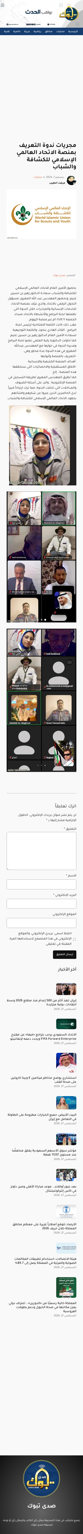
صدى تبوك (59, 275)
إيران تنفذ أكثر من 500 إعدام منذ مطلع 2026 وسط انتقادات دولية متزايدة (41, 1003)
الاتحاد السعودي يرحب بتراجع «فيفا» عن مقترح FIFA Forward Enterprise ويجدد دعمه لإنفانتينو (43, 1037)
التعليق (70, 829)
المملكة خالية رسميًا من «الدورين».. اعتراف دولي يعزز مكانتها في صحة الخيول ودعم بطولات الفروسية (42, 1307)
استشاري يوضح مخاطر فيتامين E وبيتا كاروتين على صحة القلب (43, 1080)
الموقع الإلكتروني (64, 914)
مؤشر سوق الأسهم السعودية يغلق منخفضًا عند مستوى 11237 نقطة (44, 1153)
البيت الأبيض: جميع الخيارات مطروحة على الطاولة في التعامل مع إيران (42, 1117)
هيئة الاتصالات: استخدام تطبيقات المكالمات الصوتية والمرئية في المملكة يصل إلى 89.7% (45, 1261)
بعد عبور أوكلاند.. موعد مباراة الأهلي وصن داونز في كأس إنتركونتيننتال (43, 1189)
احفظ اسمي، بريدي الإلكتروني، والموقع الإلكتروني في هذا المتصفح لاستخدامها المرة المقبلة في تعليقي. (40, 939)
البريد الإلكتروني (64, 895)
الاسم (71, 876)
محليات (37, 177)
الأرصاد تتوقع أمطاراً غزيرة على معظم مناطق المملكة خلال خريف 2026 (44, 1226)
